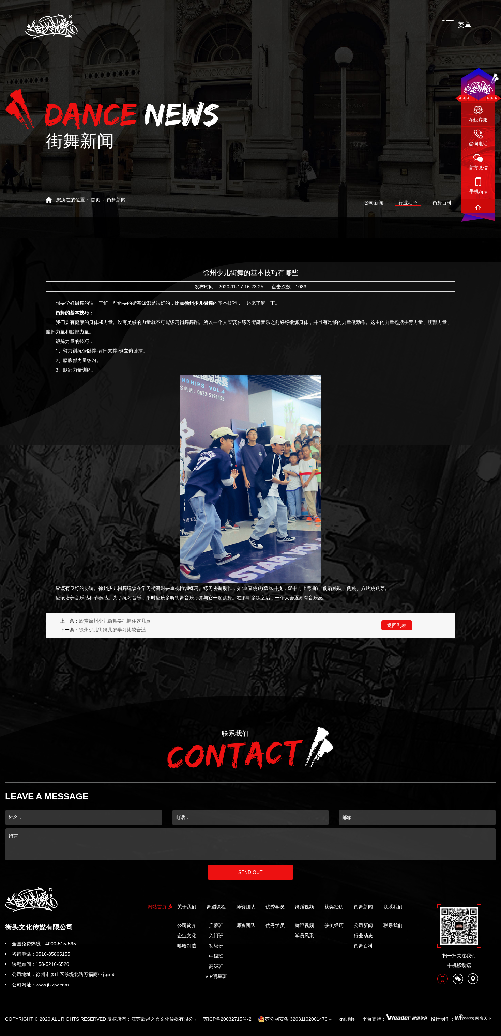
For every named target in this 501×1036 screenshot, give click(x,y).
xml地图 (347, 1019)
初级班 (216, 945)
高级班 (216, 966)
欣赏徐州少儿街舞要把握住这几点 (115, 621)
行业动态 (408, 202)
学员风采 (304, 935)
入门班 (216, 935)
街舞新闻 (116, 199)
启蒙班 (216, 925)
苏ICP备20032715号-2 (227, 1019)
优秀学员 (275, 925)
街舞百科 (442, 202)
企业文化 (186, 935)
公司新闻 (373, 202)
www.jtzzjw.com (52, 984)
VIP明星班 (216, 976)
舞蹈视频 (304, 925)
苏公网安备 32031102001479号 (298, 1019)
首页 (95, 199)
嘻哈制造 (186, 945)
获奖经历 (334, 925)
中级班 (216, 956)
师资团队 (245, 925)
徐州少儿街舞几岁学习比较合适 (112, 629)
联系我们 (393, 925)
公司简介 (186, 925)
